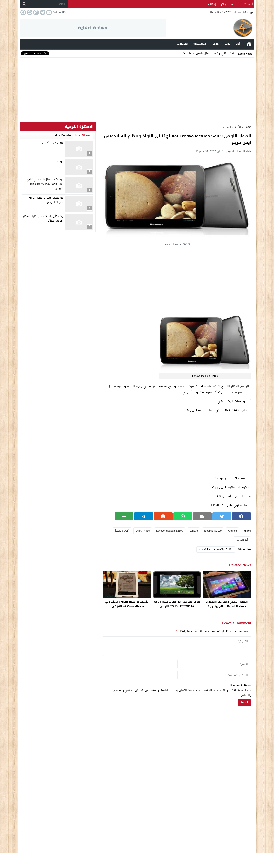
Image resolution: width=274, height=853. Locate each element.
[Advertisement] (137, 89)
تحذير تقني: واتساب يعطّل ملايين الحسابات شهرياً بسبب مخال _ (198, 53)
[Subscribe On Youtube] (48, 12)
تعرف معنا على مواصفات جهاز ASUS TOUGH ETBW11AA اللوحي (177, 604)
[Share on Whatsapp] (182, 516)
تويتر (227, 43)
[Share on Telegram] (143, 516)
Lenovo (193, 530)
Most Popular (63, 135)
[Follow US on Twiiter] (42, 12)
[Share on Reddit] (163, 516)
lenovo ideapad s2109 (169, 530)
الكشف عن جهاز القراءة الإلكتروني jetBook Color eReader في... (127, 604)
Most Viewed (83, 135)
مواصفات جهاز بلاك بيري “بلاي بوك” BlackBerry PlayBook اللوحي (44, 184)
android (232, 530)
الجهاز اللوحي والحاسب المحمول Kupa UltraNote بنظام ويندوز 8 (227, 604)
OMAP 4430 (143, 530)
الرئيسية (249, 44)
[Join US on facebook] (23, 12)
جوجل (215, 43)
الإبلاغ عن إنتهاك (217, 3)
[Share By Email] (202, 516)
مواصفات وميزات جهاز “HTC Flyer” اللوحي (46, 200)
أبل (238, 43)
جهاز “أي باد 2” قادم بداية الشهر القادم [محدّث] (43, 218)
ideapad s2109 (213, 530)
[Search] (24, 4)
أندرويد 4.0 (242, 539)
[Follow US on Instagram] (35, 12)
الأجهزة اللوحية (232, 126)
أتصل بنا (234, 3)
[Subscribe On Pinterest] (29, 12)
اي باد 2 (58, 161)
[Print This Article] (124, 516)
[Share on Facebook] (241, 516)
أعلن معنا (248, 3)
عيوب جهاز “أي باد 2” (50, 143)
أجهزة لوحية (122, 530)
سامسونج (199, 43)
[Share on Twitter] (221, 516)
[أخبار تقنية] (210, 28)
